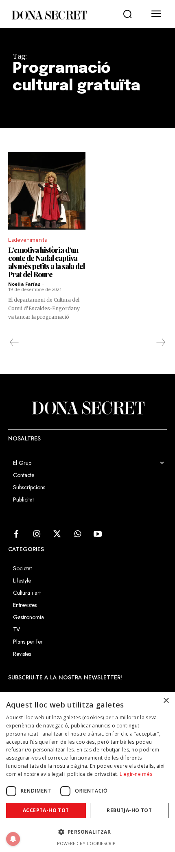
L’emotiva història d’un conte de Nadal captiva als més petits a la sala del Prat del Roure (46, 262)
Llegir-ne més (136, 774)
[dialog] (87, 772)
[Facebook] (16, 534)
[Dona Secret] (49, 15)
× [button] (166, 701)
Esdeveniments (27, 240)
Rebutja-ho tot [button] (129, 810)
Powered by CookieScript (87, 843)
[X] (57, 534)
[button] (127, 14)
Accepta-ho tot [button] (46, 810)
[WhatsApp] (77, 534)
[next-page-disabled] (160, 342)
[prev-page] (14, 342)
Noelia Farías (24, 284)
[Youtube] (98, 534)
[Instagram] (36, 534)
